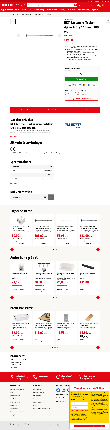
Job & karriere (83, 6)
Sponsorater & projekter (40, 399)
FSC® (35, 405)
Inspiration (88, 4)
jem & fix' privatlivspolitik (99, 406)
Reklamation (14, 405)
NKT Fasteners (69, 20)
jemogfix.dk (13, 424)
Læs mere (67, 64)
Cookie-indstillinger (15, 427)
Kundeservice (105, 1)
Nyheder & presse (38, 392)
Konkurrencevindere (39, 402)
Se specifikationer (76, 64)
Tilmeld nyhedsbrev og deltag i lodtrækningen (89, 426)
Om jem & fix (37, 395)
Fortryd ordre (14, 415)
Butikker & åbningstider (17, 389)
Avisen (81, 4)
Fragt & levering (15, 402)
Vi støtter (92, 6)
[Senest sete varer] (108, 20)
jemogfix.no (28, 424)
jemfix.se (21, 424)
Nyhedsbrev (97, 1)
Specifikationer (53, 110)
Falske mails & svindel (16, 412)
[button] (53, 249)
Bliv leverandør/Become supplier (42, 408)
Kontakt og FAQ (15, 395)
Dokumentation (83, 110)
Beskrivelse (25, 110)
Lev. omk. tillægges (69, 43)
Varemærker (14, 408)
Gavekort (90, 1)
